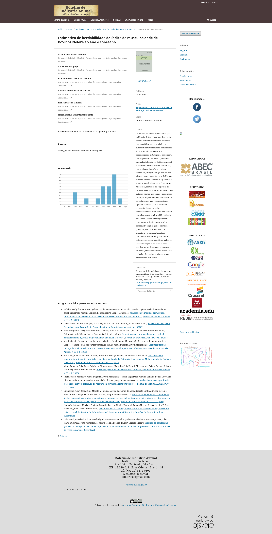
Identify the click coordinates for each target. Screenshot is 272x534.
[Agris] (197, 244)
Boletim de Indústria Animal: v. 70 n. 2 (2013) (146, 337)
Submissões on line (134, 19)
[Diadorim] (197, 207)
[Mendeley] (197, 306)
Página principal (61, 19)
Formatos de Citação (146, 291)
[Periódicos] (197, 224)
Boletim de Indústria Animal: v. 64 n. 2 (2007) (97, 362)
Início (60, 29)
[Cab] (197, 253)
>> (66, 436)
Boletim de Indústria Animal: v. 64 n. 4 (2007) (121, 327)
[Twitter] (197, 119)
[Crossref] (197, 296)
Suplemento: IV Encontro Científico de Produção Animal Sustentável (105, 29)
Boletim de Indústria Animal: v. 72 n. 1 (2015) (142, 401)
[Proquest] (197, 259)
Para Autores (185, 80)
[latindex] (197, 197)
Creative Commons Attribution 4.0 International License (150, 505)
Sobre (151, 19)
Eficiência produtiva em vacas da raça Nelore (119, 369)
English (183, 50)
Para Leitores (186, 76)
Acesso (215, 2)
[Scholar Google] (197, 268)
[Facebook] (197, 107)
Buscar (212, 19)
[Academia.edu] (197, 312)
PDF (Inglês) (145, 81)
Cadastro (205, 2)
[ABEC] (197, 176)
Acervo (69, 29)
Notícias (117, 19)
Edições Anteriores (100, 19)
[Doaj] (197, 276)
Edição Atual (80, 19)
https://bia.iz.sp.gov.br (136, 484)
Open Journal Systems (190, 332)
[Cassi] (197, 216)
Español (183, 54)
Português (185, 59)
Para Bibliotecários (188, 84)
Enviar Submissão (190, 33)
